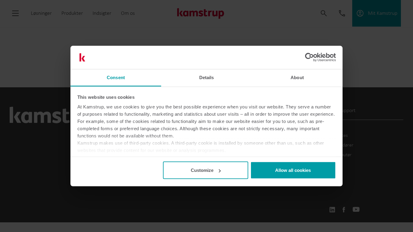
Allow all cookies (293, 170)
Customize (202, 170)
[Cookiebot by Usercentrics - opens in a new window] (309, 57)
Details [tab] (206, 77)
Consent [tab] (116, 77)
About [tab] (297, 77)
